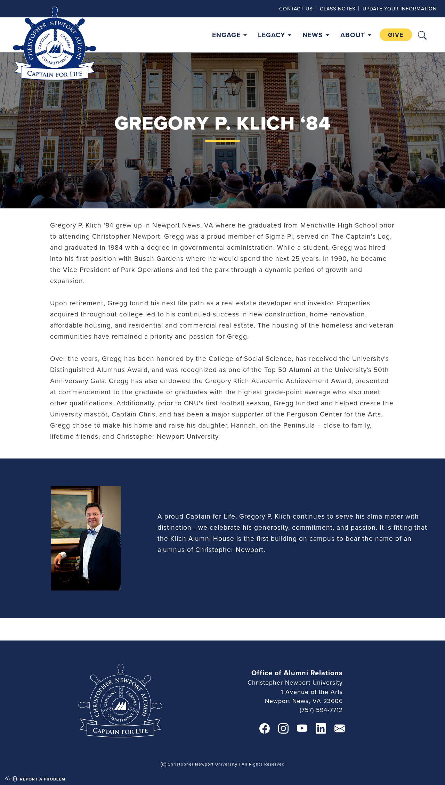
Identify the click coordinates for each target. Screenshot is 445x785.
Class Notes (337, 8)
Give (395, 34)
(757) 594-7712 (321, 709)
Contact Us (296, 8)
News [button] (312, 35)
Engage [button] (226, 35)
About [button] (352, 35)
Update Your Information (400, 8)
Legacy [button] (271, 35)
